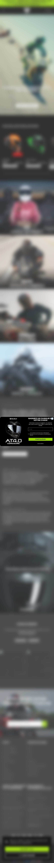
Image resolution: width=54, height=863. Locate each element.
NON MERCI (40, 443)
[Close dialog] (52, 419)
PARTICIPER (40, 439)
